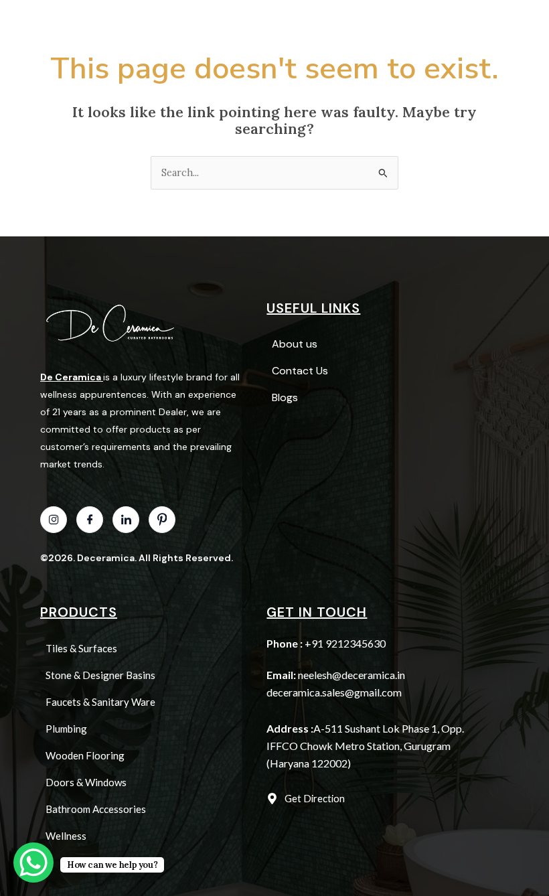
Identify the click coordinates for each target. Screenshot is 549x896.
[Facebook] (89, 519)
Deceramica (106, 558)
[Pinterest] (162, 519)
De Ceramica (70, 377)
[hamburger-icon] (256, 16)
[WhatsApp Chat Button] (33, 862)
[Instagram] (53, 519)
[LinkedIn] (125, 519)
